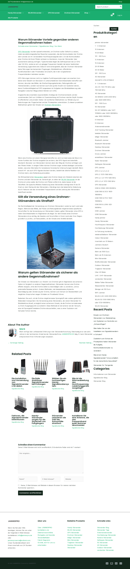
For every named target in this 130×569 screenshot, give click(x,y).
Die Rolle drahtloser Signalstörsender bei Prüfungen (40, 381)
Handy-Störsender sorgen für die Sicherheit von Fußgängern (39, 419)
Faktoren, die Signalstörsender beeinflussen (20, 417)
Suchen (96, 26)
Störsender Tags (103, 530)
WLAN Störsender (74, 530)
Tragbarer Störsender (75, 543)
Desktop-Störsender (74, 545)
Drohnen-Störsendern (53, 105)
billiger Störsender (74, 538)
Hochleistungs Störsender (106, 535)
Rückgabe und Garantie (46, 535)
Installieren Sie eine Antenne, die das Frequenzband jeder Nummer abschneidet (80, 420)
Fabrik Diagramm (44, 540)
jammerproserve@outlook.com (19, 540)
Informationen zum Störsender (105, 374)
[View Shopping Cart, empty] (112, 15)
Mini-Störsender (73, 540)
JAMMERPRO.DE (67, 334)
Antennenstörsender (104, 533)
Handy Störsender (74, 528)
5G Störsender (102, 543)
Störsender (71, 548)
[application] (23, 12)
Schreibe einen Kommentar (28, 46)
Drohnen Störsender (74, 535)
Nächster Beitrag (86, 343)
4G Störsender (102, 545)
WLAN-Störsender (68, 180)
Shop (120, 1)
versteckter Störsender (105, 550)
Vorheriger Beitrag (15, 343)
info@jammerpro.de (25, 535)
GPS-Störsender (24, 52)
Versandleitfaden (44, 538)
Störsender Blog (99, 381)
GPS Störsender (73, 533)
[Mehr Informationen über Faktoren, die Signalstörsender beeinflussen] (20, 404)
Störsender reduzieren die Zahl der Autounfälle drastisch (59, 419)
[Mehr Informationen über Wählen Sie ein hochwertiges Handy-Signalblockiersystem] (61, 367)
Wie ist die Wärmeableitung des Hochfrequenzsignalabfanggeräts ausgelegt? (80, 383)
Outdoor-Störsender (104, 548)
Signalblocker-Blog (46, 46)
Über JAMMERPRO (45, 528)
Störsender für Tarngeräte (103, 365)
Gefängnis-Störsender (105, 540)
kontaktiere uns (43, 530)
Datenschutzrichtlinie (45, 533)
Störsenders (38, 177)
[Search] (121, 7)
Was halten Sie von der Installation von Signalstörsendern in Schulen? (106, 331)
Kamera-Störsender (104, 538)
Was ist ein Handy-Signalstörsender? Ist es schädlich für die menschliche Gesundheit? (106, 358)
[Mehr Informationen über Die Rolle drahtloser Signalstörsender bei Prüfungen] (40, 367)
